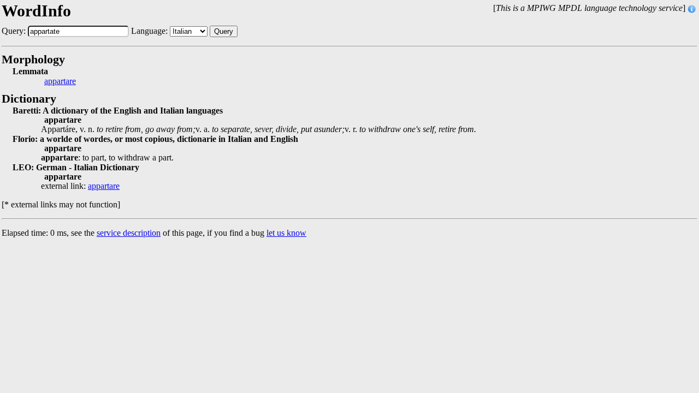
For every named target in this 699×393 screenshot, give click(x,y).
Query (223, 31)
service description (129, 232)
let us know (286, 232)
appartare (60, 81)
